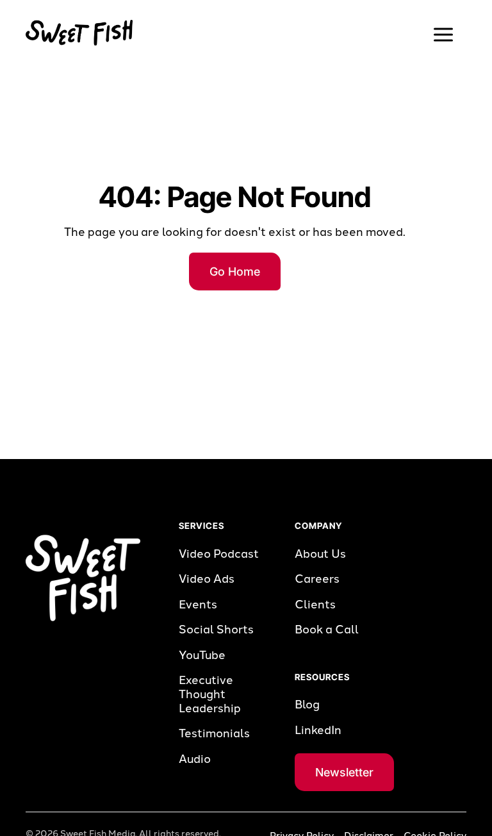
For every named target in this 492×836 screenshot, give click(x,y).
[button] (443, 34)
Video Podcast (219, 554)
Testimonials (214, 733)
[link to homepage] (79, 32)
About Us (320, 554)
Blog (307, 705)
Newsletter (344, 772)
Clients (315, 605)
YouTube (202, 655)
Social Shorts (216, 630)
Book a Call (327, 630)
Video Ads (206, 579)
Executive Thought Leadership (210, 694)
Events (198, 605)
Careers (317, 579)
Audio (195, 759)
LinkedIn (318, 730)
